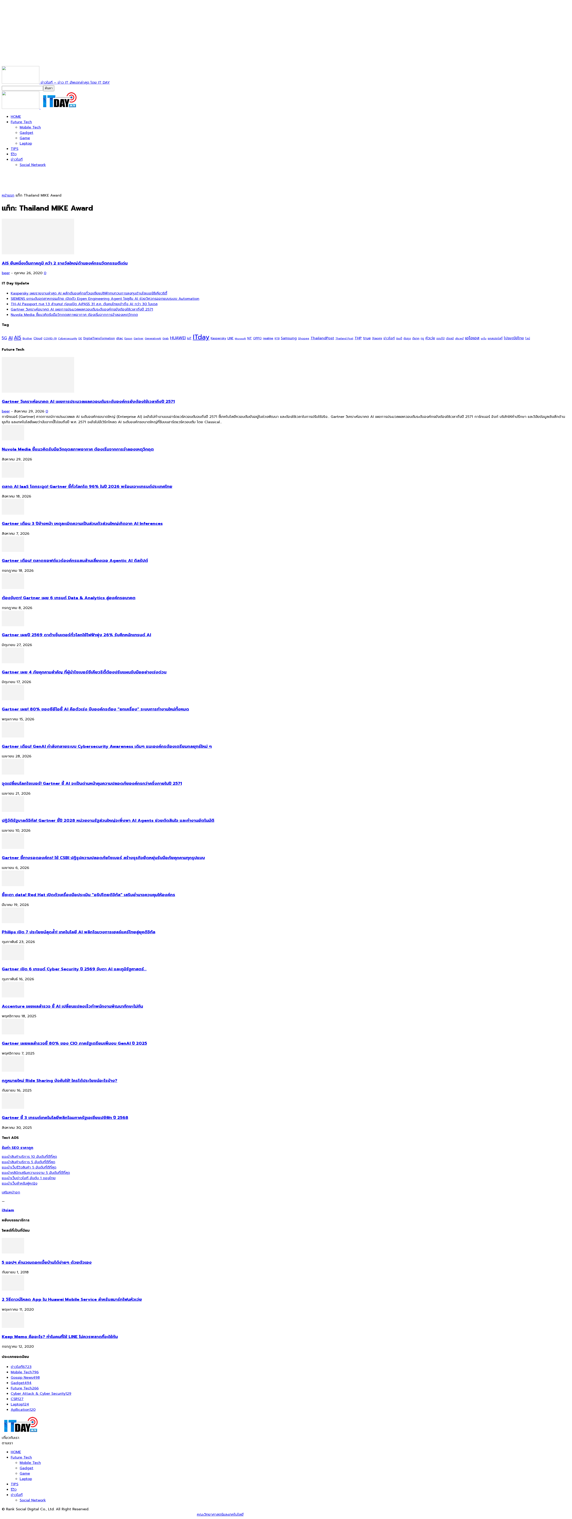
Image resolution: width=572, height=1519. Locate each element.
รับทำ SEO (50, 1514)
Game (25, 138)
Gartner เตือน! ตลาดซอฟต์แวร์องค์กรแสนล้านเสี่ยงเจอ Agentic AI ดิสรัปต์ (75, 560)
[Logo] (21, 107)
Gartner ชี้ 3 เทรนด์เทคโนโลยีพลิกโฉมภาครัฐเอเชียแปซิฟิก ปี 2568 (65, 1118)
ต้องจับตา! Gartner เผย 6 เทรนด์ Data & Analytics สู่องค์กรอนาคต (68, 598)
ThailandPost (322, 338)
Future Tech (21, 122)
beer (6, 273)
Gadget (26, 132)
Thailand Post (344, 338)
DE (80, 338)
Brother (27, 338)
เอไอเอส (472, 338)
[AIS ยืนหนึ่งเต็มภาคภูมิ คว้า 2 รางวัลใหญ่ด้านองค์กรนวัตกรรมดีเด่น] (38, 253)
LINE (230, 338)
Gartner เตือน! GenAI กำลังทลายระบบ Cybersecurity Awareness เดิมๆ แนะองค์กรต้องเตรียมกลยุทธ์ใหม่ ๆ (107, 746)
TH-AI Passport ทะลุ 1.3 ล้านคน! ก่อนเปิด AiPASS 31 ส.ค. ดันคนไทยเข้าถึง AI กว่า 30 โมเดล (84, 304)
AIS (17, 337)
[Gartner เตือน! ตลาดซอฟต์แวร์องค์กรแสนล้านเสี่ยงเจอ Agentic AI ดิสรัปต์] (13, 550)
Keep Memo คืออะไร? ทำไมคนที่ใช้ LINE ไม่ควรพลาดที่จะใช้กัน (60, 1337)
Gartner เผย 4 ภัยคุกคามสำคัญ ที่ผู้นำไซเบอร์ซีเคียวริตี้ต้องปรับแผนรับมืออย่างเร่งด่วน (84, 672)
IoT (189, 338)
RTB (277, 338)
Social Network (33, 165)
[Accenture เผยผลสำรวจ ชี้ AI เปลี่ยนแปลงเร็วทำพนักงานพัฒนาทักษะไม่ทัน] (13, 996)
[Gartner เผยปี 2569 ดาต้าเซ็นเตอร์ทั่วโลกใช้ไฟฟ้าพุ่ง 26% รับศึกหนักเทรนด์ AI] (13, 625)
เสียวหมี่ (459, 338)
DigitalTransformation (99, 338)
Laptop (26, 143)
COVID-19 (50, 338)
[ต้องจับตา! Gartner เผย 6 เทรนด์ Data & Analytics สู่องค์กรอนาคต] (13, 588)
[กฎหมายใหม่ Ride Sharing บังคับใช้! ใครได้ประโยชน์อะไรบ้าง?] (13, 1070)
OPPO (257, 338)
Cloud (38, 338)
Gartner (138, 338)
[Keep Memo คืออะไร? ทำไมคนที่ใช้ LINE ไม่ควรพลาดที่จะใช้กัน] (13, 1326)
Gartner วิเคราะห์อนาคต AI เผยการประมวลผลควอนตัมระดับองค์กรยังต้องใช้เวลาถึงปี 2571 (82, 309)
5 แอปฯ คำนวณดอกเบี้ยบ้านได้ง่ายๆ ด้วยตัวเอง (47, 1262)
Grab (165, 338)
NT (249, 338)
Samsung (289, 338)
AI (10, 337)
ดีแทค (415, 338)
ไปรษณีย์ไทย (514, 338)
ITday (201, 337)
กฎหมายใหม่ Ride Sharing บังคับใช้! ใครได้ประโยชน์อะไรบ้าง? (59, 1081)
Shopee (303, 338)
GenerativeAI (153, 338)
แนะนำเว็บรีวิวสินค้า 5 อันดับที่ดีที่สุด (29, 1167)
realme (268, 338)
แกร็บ (483, 338)
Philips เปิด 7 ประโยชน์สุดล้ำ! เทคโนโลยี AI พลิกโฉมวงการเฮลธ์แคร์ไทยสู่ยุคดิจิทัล (78, 932)
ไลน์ (527, 338)
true (367, 338)
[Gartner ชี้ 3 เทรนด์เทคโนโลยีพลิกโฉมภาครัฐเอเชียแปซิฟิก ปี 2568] (13, 1107)
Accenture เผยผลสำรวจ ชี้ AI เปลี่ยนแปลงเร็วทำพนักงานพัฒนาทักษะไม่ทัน (72, 1006)
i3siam (8, 1210)
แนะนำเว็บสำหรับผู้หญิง (19, 1183)
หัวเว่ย (430, 338)
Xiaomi (377, 338)
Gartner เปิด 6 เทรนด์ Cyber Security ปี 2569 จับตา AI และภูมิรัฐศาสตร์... (74, 969)
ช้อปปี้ (399, 338)
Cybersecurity (67, 338)
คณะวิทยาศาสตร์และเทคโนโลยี (220, 1514)
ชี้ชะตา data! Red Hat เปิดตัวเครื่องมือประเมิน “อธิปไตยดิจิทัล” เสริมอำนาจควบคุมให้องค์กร (88, 895)
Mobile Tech (30, 127)
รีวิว (14, 154)
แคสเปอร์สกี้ (495, 338)
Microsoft (240, 338)
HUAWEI (178, 338)
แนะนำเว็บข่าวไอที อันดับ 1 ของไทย (29, 1178)
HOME (16, 116)
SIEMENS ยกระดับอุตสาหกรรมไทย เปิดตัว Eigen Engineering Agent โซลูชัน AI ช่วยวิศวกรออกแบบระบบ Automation (105, 298)
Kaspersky (218, 338)
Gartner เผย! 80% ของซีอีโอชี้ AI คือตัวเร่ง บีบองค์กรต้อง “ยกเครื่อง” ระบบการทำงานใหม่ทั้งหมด (95, 709)
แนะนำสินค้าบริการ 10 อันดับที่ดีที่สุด (29, 1156)
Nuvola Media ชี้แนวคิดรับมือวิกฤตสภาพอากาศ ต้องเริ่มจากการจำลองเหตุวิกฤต (74, 314)
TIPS (14, 148)
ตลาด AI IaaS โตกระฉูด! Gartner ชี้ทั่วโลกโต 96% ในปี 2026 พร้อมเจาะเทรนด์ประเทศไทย (87, 486)
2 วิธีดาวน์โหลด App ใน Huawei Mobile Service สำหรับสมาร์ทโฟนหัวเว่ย (72, 1299)
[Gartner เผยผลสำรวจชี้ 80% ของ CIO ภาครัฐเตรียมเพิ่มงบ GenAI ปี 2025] (13, 1033)
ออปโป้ (440, 338)
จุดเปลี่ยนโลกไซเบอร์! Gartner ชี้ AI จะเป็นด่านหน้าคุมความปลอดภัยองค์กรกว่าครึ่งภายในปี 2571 (92, 783)
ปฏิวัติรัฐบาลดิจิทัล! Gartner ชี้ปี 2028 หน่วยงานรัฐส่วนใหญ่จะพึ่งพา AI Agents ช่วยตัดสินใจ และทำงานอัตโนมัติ (108, 820)
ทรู (422, 338)
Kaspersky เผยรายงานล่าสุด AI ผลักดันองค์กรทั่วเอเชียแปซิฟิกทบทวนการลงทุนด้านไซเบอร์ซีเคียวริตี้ (89, 293)
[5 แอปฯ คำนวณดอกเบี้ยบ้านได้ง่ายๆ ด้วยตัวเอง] (13, 1252)
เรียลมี (450, 338)
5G (4, 338)
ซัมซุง (407, 338)
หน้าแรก (8, 195)
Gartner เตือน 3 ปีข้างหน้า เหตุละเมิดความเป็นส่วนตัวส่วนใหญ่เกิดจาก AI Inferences (82, 523)
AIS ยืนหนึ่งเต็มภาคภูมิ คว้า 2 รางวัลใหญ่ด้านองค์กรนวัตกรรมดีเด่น (65, 263)
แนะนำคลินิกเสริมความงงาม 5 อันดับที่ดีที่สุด (36, 1172)
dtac (119, 338)
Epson (128, 338)
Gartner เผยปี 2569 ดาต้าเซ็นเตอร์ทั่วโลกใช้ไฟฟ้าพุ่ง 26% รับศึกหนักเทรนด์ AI (76, 635)
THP (358, 338)
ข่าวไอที (17, 159)
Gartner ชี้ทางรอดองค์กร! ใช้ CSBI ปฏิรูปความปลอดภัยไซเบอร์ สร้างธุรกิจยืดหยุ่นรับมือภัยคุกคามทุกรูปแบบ (103, 858)
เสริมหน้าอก (11, 1192)
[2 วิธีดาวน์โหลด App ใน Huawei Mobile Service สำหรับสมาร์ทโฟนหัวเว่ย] (13, 1289)
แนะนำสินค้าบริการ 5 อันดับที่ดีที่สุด (28, 1162)
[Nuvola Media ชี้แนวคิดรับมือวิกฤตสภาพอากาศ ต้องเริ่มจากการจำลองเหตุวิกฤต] (13, 439)
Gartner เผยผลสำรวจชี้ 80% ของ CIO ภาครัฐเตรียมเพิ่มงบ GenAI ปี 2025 (74, 1043)
